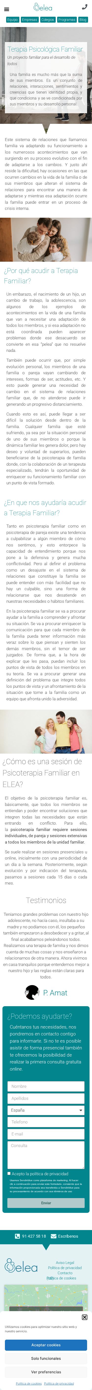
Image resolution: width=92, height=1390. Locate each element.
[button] (84, 1317)
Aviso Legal (65, 1263)
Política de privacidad (59, 1383)
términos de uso (63, 1191)
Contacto (65, 1273)
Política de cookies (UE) (61, 1278)
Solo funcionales (46, 1358)
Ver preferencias (46, 1372)
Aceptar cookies (46, 1345)
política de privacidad (49, 1173)
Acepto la (40, 1173)
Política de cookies (29, 1383)
